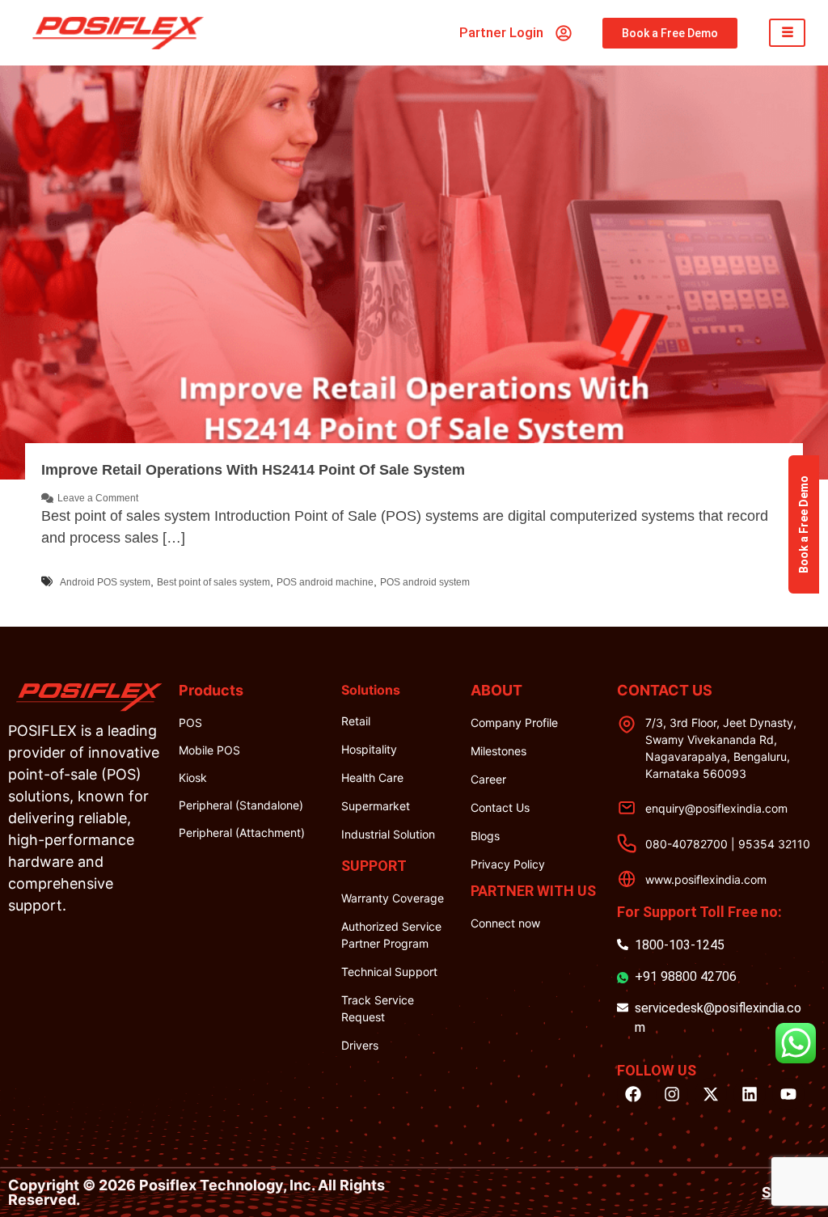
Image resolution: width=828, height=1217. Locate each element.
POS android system (425, 582)
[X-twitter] (711, 1094)
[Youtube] (788, 1094)
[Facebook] (633, 1094)
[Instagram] (672, 1094)
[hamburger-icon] (787, 33)
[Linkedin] (749, 1094)
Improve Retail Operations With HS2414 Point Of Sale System (253, 470)
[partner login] (564, 33)
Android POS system (105, 582)
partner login (501, 32)
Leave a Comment (97, 498)
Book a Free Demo (803, 524)
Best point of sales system (213, 582)
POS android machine (325, 582)
